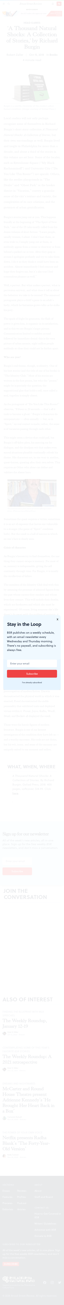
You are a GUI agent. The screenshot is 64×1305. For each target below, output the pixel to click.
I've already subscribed (32, 682)
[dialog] (32, 652)
